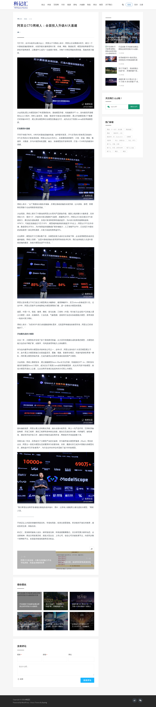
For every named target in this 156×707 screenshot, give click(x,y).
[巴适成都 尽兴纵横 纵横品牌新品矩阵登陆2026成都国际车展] (111, 51)
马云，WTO (131, 140)
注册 (141, 5)
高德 (108, 133)
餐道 (124, 151)
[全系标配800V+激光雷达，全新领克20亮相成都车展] (111, 59)
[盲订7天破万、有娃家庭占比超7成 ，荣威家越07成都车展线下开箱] (111, 70)
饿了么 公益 (130, 148)
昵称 (19, 655)
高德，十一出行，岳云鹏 (114, 129)
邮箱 (45, 655)
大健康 (82, 5)
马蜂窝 (129, 137)
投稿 (129, 5)
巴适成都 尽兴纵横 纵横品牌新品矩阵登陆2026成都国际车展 (129, 49)
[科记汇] (25, 4)
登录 (136, 5)
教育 (101, 5)
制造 (89, 5)
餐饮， (117, 151)
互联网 (56, 5)
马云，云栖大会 (119, 140)
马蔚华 (109, 140)
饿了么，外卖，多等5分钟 (115, 148)
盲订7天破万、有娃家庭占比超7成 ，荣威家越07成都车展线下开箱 (129, 70)
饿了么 (109, 151)
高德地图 (128, 129)
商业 (95, 5)
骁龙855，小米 (118, 133)
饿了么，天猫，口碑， (114, 144)
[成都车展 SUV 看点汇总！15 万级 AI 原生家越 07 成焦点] (111, 82)
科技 (49, 5)
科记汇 (27, 700)
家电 (75, 5)
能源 (69, 5)
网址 (70, 654)
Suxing (44, 702)
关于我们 (108, 5)
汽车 (63, 5)
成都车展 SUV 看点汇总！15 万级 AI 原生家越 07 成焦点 (129, 81)
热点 (43, 5)
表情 (21, 679)
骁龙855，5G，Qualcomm (115, 137)
